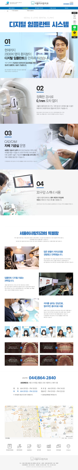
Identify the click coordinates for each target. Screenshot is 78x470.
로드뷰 (63, 438)
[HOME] (39, 1)
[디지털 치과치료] (52, 7)
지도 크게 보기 (70, 438)
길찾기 (66, 438)
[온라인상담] (58, 444)
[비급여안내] (39, 342)
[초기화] (72, 423)
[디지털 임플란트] (25, 7)
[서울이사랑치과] (11, 7)
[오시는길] (68, 444)
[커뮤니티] (66, 7)
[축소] (72, 421)
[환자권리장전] (19, 444)
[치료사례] (48, 444)
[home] (7, 9)
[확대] (72, 419)
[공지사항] (39, 444)
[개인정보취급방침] (9, 444)
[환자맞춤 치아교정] (39, 7)
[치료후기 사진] (39, 326)
